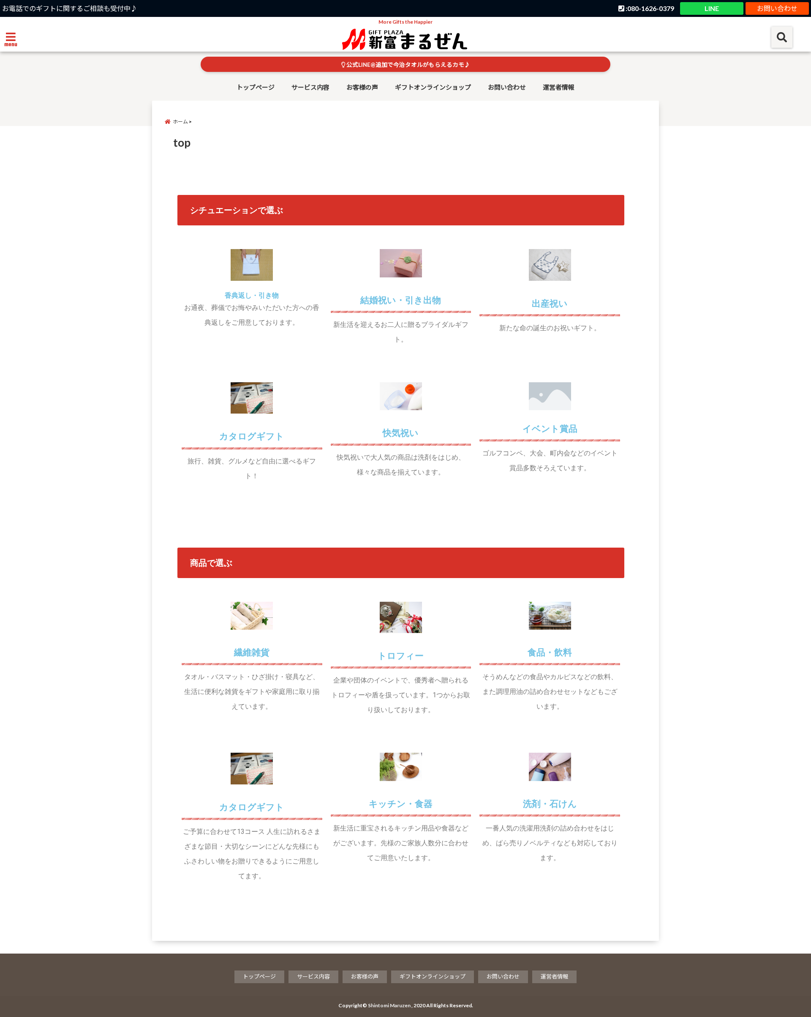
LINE (712, 8)
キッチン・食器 (401, 804)
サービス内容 (310, 87)
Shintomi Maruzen (389, 1005)
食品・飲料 (550, 652)
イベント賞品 (550, 429)
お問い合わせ (777, 8)
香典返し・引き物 (252, 295)
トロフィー (401, 656)
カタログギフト (251, 436)
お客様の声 (362, 87)
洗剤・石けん (550, 804)
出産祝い (550, 304)
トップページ (256, 87)
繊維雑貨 (251, 652)
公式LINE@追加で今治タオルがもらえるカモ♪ (407, 64)
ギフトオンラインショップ (433, 87)
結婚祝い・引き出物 (400, 300)
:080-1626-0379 (649, 8)
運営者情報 (558, 87)
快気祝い (401, 433)
